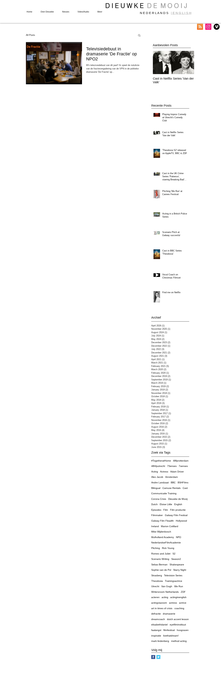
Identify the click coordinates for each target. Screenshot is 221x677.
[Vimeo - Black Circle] (217, 27)
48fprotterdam (181, 460)
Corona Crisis (158, 499)
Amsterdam (171, 477)
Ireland (155, 526)
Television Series (173, 575)
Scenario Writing (160, 559)
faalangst (156, 630)
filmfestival (169, 630)
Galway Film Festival (176, 515)
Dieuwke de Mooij (178, 499)
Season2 (176, 559)
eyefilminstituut (178, 624)
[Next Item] (188, 62)
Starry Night (179, 569)
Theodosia (157, 581)
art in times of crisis (161, 608)
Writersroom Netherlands (165, 591)
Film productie (178, 509)
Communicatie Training (163, 493)
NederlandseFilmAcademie (166, 542)
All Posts (30, 35)
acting (165, 597)
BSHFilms (183, 482)
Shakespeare (177, 564)
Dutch (154, 504)
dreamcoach (158, 619)
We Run (178, 586)
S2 (173, 553)
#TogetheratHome (161, 460)
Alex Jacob (157, 477)
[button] (139, 35)
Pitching (155, 548)
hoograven (183, 630)
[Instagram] (208, 27)
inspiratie (156, 635)
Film (165, 509)
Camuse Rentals (171, 488)
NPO (178, 537)
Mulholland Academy (162, 537)
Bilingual (155, 488)
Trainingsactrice (173, 581)
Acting (154, 471)
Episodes (156, 509)
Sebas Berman (159, 564)
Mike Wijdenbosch (161, 531)
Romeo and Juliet (160, 553)
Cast (185, 488)
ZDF (183, 591)
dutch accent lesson (178, 619)
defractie (156, 613)
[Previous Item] (158, 62)
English (178, 504)
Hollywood (181, 520)
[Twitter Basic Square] (158, 657)
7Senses (172, 466)
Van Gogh (166, 586)
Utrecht (155, 586)
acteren (155, 597)
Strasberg (156, 575)
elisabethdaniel (159, 624)
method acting (179, 641)
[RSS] (200, 27)
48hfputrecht (158, 466)
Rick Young (168, 548)
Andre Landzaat (160, 482)
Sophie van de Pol (161, 569)
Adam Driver (177, 471)
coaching (179, 608)
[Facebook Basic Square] (153, 657)
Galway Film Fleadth (162, 520)
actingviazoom (159, 602)
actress (173, 602)
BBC (173, 482)
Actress (164, 471)
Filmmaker (157, 515)
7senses (183, 466)
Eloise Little (166, 504)
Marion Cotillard (169, 526)
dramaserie (169, 613)
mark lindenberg (160, 641)
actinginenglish (178, 597)
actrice (182, 602)
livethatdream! (171, 635)
